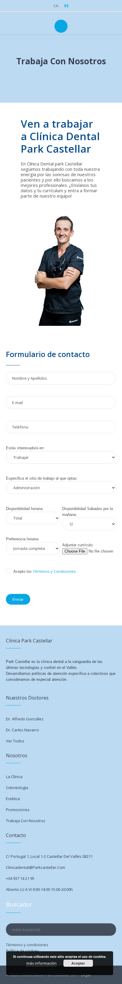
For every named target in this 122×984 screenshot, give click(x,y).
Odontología (17, 787)
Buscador (19, 904)
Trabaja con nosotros (25, 820)
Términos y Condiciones (54, 571)
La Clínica (14, 776)
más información (41, 963)
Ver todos (15, 741)
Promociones (18, 809)
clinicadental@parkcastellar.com (35, 867)
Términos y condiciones (27, 944)
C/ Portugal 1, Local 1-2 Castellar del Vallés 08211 (49, 856)
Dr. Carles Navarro (22, 730)
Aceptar (78, 963)
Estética (13, 798)
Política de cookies (22, 950)
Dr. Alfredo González (25, 719)
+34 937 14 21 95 (20, 878)
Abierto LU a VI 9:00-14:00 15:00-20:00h (39, 889)
